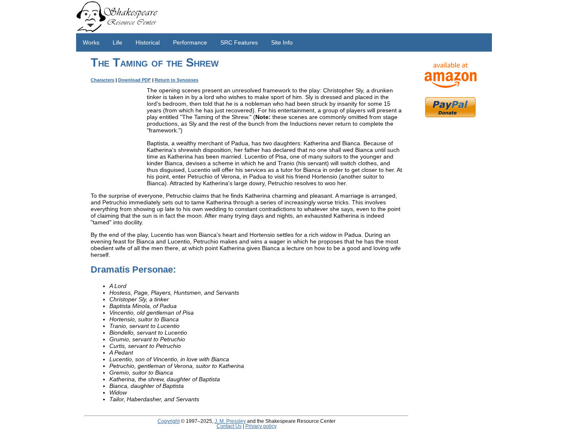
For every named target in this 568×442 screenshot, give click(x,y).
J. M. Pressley (230, 421)
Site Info (282, 42)
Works (91, 42)
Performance (190, 42)
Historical (148, 42)
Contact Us (229, 426)
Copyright (169, 421)
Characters (102, 79)
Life (117, 42)
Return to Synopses (176, 79)
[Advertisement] (450, 254)
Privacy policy (261, 426)
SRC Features (239, 42)
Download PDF (134, 79)
